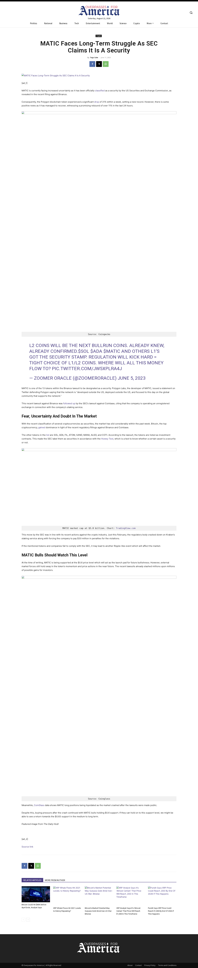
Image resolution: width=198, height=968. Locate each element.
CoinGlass (39, 805)
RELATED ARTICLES (32, 880)
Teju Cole (94, 57)
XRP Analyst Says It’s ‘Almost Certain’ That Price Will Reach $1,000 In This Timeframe (128, 911)
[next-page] (28, 919)
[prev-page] (23, 919)
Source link (27, 846)
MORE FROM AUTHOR (55, 880)
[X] (99, 64)
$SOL (83, 351)
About (129, 965)
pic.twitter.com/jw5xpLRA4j (87, 368)
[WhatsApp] (106, 64)
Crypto (98, 36)
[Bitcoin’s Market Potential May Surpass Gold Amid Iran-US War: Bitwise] (99, 896)
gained (41, 427)
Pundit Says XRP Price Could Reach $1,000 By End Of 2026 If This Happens (161, 911)
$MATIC (111, 351)
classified (100, 90)
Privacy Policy (149, 965)
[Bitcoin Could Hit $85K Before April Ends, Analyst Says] (36, 894)
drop (96, 101)
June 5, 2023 (132, 378)
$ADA (96, 351)
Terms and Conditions (167, 965)
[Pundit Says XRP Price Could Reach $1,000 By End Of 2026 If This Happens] (162, 896)
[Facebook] (92, 64)
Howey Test (107, 438)
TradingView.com (126, 528)
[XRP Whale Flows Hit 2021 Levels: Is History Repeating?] (67, 896)
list (47, 435)
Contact (138, 965)
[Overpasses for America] (99, 10)
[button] (191, 12)
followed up (69, 403)
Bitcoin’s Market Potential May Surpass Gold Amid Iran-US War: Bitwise (98, 911)
